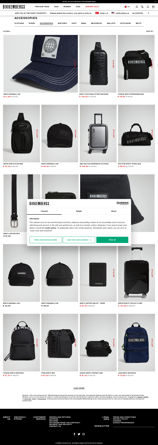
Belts (138, 23)
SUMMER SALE (90, 1)
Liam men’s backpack (127, 373)
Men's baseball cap (50, 164)
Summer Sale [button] (92, 7)
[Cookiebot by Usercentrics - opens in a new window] (118, 203)
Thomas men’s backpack (13, 373)
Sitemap (18, 419)
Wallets (111, 23)
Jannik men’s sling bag (13, 164)
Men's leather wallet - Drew (92, 303)
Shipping (53, 419)
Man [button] (56, 7)
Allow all (112, 240)
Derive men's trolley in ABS (130, 303)
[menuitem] (43, 6)
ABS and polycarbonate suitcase (94, 164)
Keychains (125, 23)
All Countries (137, 13)
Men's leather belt (11, 233)
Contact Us (55, 426)
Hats (74, 23)
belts (34, 399)
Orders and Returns (60, 417)
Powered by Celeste (94, 443)
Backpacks (96, 23)
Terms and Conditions (124, 417)
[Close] (155, 1)
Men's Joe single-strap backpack (93, 94)
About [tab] (113, 211)
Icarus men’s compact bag (91, 373)
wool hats (27, 399)
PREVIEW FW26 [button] (42, 7)
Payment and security (60, 424)
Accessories (46, 23)
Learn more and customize (77, 240)
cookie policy (50, 228)
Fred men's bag (48, 373)
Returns (53, 421)
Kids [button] (78, 7)
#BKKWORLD (20, 417)
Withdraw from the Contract (64, 423)
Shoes (32, 23)
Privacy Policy (120, 419)
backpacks (42, 399)
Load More (79, 388)
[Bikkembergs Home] (14, 7)
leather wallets (143, 397)
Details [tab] (79, 211)
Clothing (19, 23)
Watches (62, 23)
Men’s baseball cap (11, 94)
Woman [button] (67, 7)
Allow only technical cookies (45, 240)
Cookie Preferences (123, 423)
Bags (83, 23)
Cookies (117, 421)
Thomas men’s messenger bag (131, 94)
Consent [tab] (44, 211)
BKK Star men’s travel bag (129, 164)
